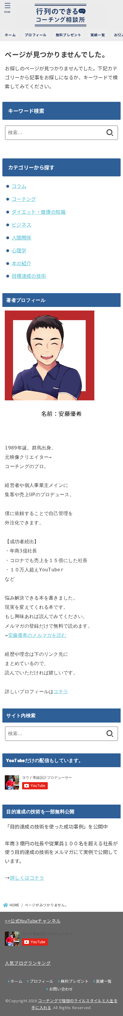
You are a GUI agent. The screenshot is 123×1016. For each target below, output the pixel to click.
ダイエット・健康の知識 (39, 211)
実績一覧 (97, 34)
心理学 (19, 250)
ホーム (10, 34)
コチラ (60, 691)
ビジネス (21, 224)
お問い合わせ (61, 989)
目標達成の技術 (29, 275)
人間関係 (21, 237)
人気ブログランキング (28, 963)
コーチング (24, 198)
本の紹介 (21, 263)
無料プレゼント (69, 34)
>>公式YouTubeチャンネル (33, 920)
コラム (19, 186)
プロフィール (36, 34)
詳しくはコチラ (27, 877)
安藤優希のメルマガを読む (37, 635)
